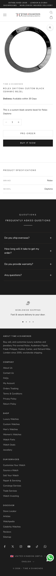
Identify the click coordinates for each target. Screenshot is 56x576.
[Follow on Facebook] (4, 546)
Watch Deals (9, 444)
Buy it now (28, 143)
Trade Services (10, 490)
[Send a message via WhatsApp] (50, 557)
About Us (7, 367)
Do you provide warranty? (18, 264)
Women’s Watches (12, 434)
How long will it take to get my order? (21, 251)
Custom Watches (11, 424)
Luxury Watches (11, 419)
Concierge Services (12, 485)
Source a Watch (10, 470)
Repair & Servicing (12, 480)
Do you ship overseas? (16, 238)
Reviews (7, 531)
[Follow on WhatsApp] (45, 546)
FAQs (6, 378)
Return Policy (9, 403)
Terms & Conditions (12, 393)
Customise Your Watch (14, 465)
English (26, 561)
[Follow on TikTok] (37, 546)
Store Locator (9, 511)
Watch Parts (9, 439)
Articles (6, 516)
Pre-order (28, 133)
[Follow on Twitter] (12, 546)
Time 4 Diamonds (13, 84)
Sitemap (7, 536)
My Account (9, 383)
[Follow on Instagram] (20, 546)
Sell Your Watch (11, 475)
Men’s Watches (10, 429)
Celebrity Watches (12, 526)
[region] (28, 308)
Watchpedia (8, 521)
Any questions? (13, 275)
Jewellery (7, 449)
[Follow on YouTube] (28, 546)
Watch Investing (11, 495)
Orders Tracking (10, 388)
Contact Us (8, 373)
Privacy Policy (9, 398)
